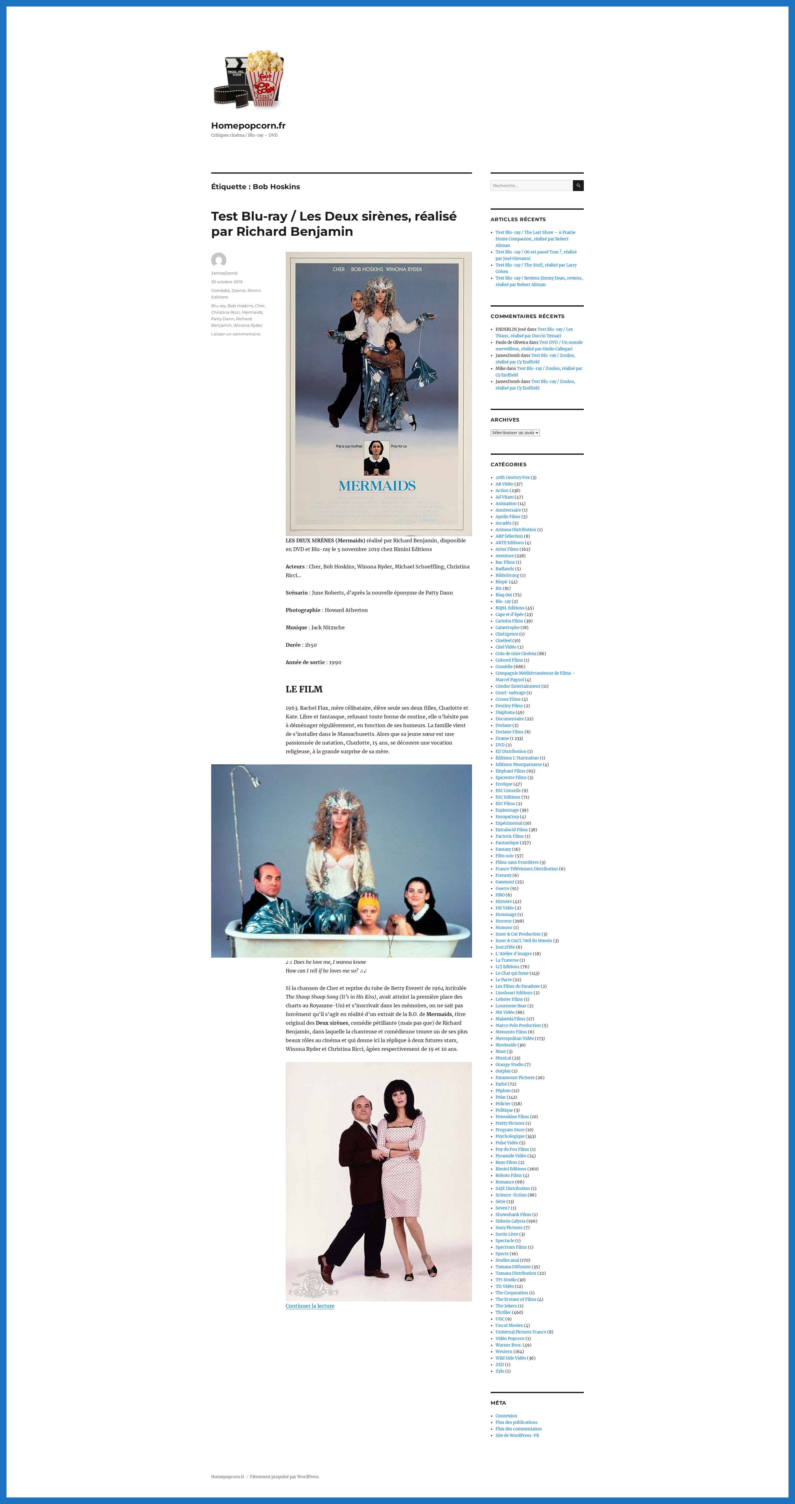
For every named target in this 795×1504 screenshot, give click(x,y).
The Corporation (512, 1293)
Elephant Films (510, 771)
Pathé (501, 1084)
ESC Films (505, 803)
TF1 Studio (506, 1280)
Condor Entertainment (518, 686)
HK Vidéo (505, 908)
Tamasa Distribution (516, 1273)
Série (501, 1201)
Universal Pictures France (521, 1332)
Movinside (506, 1045)
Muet (501, 1051)
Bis (499, 588)
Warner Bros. (509, 1345)
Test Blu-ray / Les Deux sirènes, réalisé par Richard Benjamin (334, 223)
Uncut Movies (509, 1325)
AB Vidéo (504, 484)
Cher (260, 305)
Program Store (510, 1130)
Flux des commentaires (519, 1429)
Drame (239, 290)
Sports (502, 1253)
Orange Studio (510, 1064)
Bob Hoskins (240, 305)
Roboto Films (509, 1175)
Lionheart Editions (514, 993)
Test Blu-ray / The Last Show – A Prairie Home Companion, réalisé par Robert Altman (535, 239)
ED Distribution (511, 751)
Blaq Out (504, 595)
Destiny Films (509, 706)
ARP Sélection (509, 536)
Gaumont (505, 882)
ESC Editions (508, 797)
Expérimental (509, 823)
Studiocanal (507, 1260)
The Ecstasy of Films (516, 1299)
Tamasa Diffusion (513, 1266)
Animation (506, 503)
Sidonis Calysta (510, 1221)
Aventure (505, 555)
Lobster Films (509, 999)
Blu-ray (218, 305)
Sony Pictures (509, 1227)
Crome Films (508, 699)
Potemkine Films (512, 1116)
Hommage (506, 914)
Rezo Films (506, 1162)
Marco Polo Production (518, 1025)
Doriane (503, 725)
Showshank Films (513, 1214)
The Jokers (506, 1306)
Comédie (220, 290)
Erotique (504, 784)
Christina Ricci (225, 312)
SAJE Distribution (513, 1188)
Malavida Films (510, 1019)
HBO (500, 895)
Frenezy (503, 875)
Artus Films (507, 549)
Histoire (504, 901)
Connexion (506, 1416)
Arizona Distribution (516, 529)
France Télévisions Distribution (527, 869)
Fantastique (507, 842)
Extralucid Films (512, 829)
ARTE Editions (510, 542)
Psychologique (510, 1136)
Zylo (500, 1371)
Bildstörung (507, 575)
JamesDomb (224, 273)
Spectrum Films (511, 1247)
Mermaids (252, 312)
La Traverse (507, 960)
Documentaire (510, 719)
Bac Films (505, 562)
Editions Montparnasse (519, 764)
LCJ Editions (508, 966)
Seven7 (503, 1208)
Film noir (505, 856)
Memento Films (511, 1032)
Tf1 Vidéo (505, 1286)
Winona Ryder (248, 325)
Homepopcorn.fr (248, 125)
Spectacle (505, 1240)
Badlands (505, 569)
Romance (505, 1182)
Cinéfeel (503, 640)
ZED (500, 1364)
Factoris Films (510, 836)
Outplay (503, 1071)
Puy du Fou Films (512, 1149)
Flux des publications (517, 1422)
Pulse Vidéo (507, 1143)
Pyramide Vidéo (511, 1156)
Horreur (504, 921)
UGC (500, 1319)
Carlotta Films (509, 621)
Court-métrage (510, 692)
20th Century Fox (513, 477)
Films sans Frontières (517, 862)
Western (504, 1351)
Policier (503, 1103)
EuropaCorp (507, 816)
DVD (500, 745)
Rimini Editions (511, 1169)
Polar (501, 1097)
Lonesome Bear (511, 1006)
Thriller (503, 1312)
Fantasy (503, 849)
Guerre (502, 888)
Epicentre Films (511, 777)
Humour (504, 927)
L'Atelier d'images (514, 953)
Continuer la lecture (310, 1306)
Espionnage (507, 810)
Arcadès (503, 523)
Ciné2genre (507, 634)
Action (502, 490)
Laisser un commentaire (236, 333)
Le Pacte (504, 979)
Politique (504, 1110)
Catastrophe (508, 627)
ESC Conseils (508, 790)
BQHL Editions (510, 608)
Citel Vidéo (506, 647)
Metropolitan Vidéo (515, 1038)
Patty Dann (222, 318)
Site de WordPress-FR (517, 1435)
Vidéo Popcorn (510, 1338)
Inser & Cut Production (518, 934)
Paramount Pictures (515, 1077)
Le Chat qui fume (512, 973)
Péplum (503, 1090)
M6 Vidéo (505, 1012)
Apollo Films (508, 516)
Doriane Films (510, 732)
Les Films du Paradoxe (518, 986)
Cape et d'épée (510, 614)
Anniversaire (508, 510)
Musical (503, 1058)
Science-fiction (511, 1195)
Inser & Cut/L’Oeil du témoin (524, 940)
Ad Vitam (505, 497)
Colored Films (509, 660)
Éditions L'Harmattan (517, 758)
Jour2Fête (505, 947)
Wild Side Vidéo (511, 1358)
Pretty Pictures (510, 1123)
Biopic (502, 582)
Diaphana (505, 712)
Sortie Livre (507, 1234)
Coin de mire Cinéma (516, 653)
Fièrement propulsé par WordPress (284, 1476)
